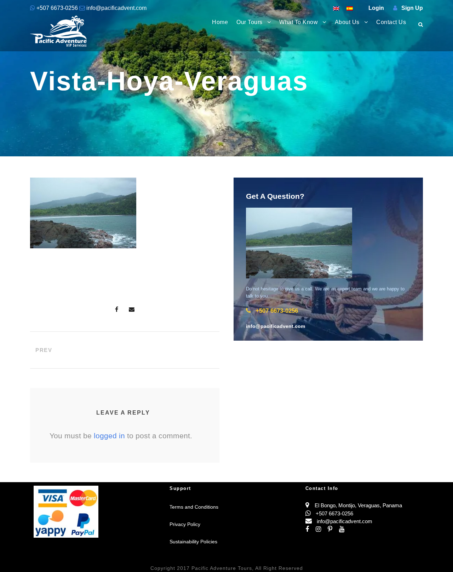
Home (220, 22)
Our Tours (249, 22)
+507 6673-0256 (57, 8)
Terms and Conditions (194, 507)
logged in (109, 436)
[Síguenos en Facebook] (310, 529)
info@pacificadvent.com (116, 8)
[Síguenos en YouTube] (344, 529)
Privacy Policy (185, 524)
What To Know (298, 22)
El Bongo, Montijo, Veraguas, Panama (358, 505)
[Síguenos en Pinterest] (333, 529)
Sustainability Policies (193, 541)
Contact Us (391, 22)
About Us (347, 22)
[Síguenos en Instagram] (322, 529)
